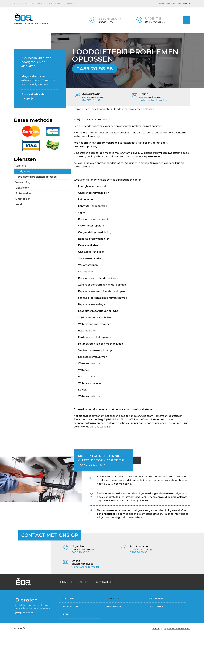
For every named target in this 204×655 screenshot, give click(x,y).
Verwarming (22, 182)
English (176, 4)
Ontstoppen (22, 198)
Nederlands (165, 4)
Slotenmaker (23, 193)
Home (77, 109)
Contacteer (104, 582)
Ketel (18, 204)
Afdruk (155, 629)
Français (186, 4)
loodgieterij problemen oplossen (37, 176)
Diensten (89, 109)
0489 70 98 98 (155, 22)
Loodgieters (104, 109)
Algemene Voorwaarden (177, 629)
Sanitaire (20, 165)
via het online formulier (153, 100)
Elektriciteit (22, 187)
